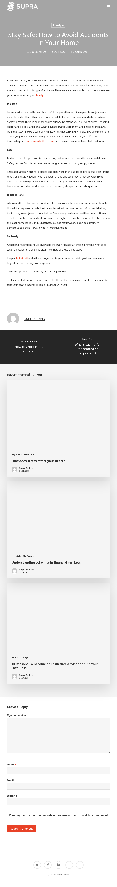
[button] (108, 6)
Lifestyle (58, 25)
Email (11, 780)
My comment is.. (17, 715)
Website (12, 795)
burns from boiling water (40, 141)
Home (15, 657)
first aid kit (21, 258)
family (39, 95)
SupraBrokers (38, 52)
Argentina (17, 454)
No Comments (79, 52)
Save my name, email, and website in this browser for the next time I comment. (59, 815)
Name (11, 764)
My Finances (29, 556)
